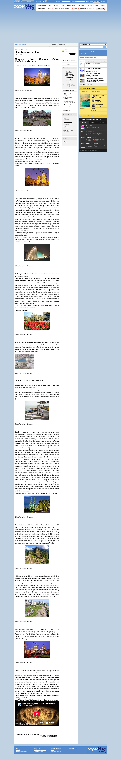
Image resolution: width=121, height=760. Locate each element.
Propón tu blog (86, 54)
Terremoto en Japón (68, 130)
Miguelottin (97, 63)
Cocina (56, 8)
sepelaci (97, 100)
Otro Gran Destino (27, 695)
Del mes (102, 61)
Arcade (84, 122)
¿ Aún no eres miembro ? (89, 52)
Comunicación (71, 5)
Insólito (97, 5)
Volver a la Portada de (28, 734)
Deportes (89, 5)
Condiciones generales (40, 750)
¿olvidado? (103, 1)
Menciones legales (38, 751)
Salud (62, 8)
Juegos (54, 44)
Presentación (37, 748)
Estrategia (102, 122)
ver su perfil (69, 77)
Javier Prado (66, 126)
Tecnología (81, 5)
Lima (65, 118)
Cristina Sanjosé (99, 95)
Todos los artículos (87, 84)
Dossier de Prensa (56, 748)
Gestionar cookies (56, 751)
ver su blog (69, 80)
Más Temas (101, 8)
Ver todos (67, 110)
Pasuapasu (100, 81)
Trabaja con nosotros (21, 751)
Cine (50, 5)
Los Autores (62, 44)
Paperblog (24, 7)
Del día (82, 61)
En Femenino (41, 8)
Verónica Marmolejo (90, 76)
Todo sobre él (85, 116)
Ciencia (68, 8)
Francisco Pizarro (68, 122)
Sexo (49, 8)
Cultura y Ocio (42, 5)
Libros (62, 5)
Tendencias (83, 8)
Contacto (18, 750)
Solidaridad (92, 8)
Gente (103, 5)
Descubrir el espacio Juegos (89, 150)
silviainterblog (99, 104)
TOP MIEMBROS (96, 91)
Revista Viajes (21, 44)
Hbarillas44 (20, 54)
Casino (93, 122)
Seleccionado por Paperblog (69, 50)
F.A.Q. (52, 750)
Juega (88, 128)
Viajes (65, 141)
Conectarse (96, 1)
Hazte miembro (98, 116)
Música (56, 5)
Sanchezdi (94, 71)
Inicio (17, 1)
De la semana (91, 61)
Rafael (93, 108)
